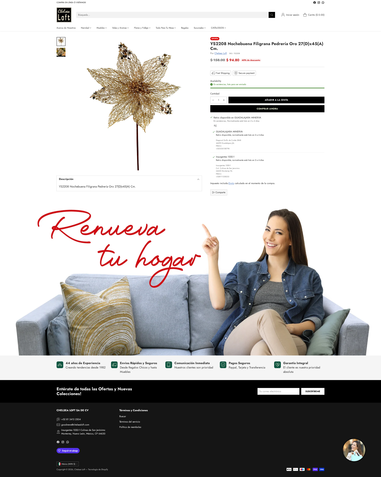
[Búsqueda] (272, 15)
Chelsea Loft (220, 53)
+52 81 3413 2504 (71, 419)
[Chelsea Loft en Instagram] (318, 3)
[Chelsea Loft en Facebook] (314, 3)
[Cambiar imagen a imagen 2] (61, 52)
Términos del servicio (129, 421)
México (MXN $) (68, 464)
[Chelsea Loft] (64, 14)
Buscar (122, 416)
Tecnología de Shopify (98, 469)
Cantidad (214, 93)
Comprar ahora (267, 108)
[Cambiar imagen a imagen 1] (61, 41)
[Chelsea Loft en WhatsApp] (322, 3)
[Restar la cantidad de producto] (213, 100)
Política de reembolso (130, 427)
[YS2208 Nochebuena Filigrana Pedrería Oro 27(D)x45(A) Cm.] (135, 104)
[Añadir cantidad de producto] (224, 100)
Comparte (220, 192)
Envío (231, 183)
